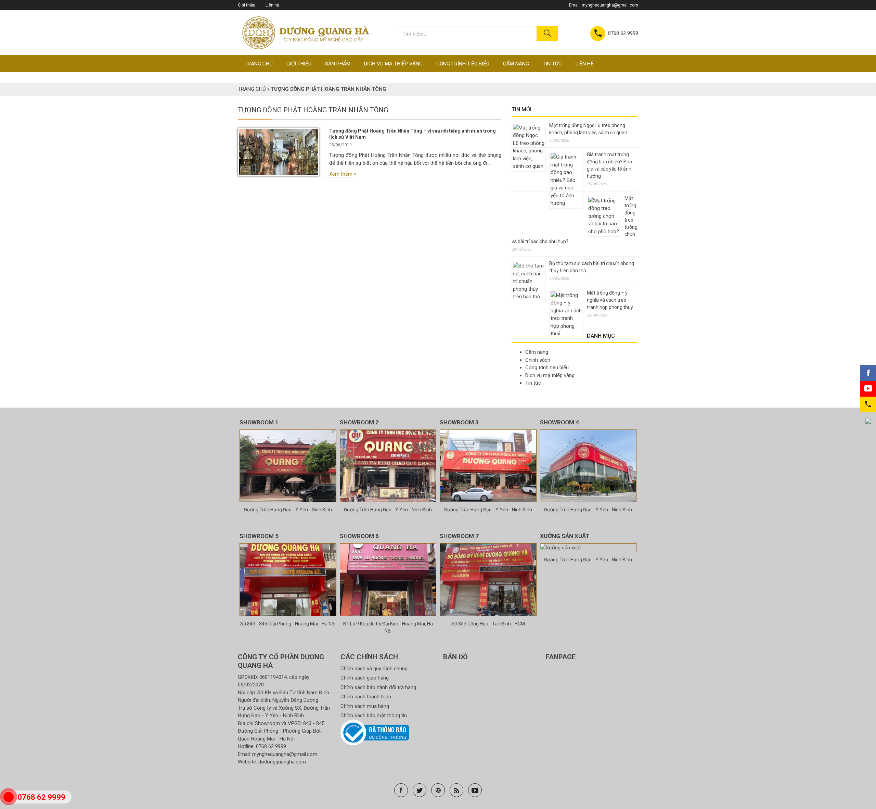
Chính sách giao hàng (364, 678)
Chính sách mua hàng (364, 706)
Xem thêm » (342, 174)
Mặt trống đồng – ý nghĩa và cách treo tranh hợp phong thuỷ (610, 300)
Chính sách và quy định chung (374, 668)
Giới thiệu (246, 5)
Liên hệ (272, 5)
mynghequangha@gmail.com (610, 5)
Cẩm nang (516, 64)
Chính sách (537, 360)
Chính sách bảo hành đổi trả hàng (378, 687)
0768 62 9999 (271, 746)
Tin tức (552, 64)
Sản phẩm (337, 64)
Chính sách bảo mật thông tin (373, 715)
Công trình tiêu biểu (462, 64)
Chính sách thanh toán (365, 697)
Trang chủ (259, 64)
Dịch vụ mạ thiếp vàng (393, 64)
